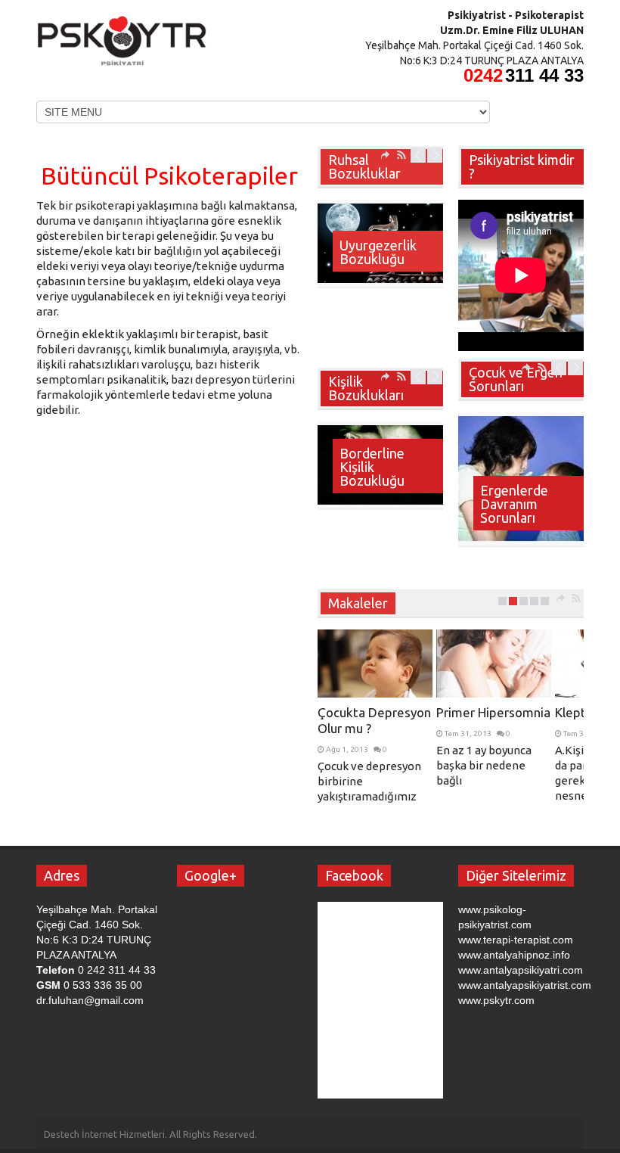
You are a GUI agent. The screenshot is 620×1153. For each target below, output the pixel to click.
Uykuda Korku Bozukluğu (381, 252)
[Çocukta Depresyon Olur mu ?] (375, 663)
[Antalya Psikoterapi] (122, 36)
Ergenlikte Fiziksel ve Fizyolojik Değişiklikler (517, 497)
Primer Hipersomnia (493, 712)
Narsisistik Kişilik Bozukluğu (372, 467)
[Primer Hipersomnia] (493, 663)
